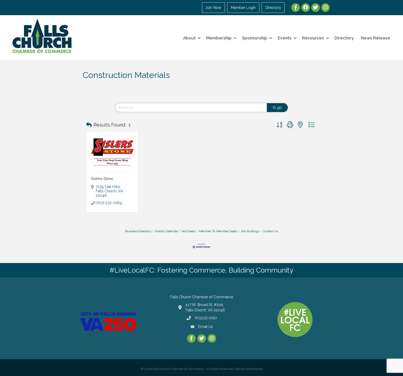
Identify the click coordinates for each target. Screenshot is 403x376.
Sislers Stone (102, 179)
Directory (273, 7)
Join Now (213, 7)
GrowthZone (253, 369)
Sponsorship (254, 37)
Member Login (243, 7)
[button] (89, 125)
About (189, 37)
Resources (313, 37)
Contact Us (270, 231)
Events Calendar (166, 231)
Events (285, 37)
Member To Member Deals (218, 231)
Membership (219, 37)
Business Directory (138, 231)
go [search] (279, 107)
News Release (375, 37)
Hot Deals (188, 231)
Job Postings (250, 231)
